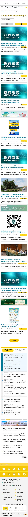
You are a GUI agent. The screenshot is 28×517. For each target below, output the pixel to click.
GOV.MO (5, 489)
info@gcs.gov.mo (8, 483)
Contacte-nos (20, 492)
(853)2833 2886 (7, 485)
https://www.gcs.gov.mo (9, 482)
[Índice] (2, 7)
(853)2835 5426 (17, 485)
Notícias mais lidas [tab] (8, 350)
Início (2, 11)
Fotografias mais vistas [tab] (20, 350)
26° (18, 3)
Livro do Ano (6, 495)
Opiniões (19, 489)
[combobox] (7, 20)
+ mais (24, 457)
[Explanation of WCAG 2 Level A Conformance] (25, 514)
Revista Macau (6, 492)
